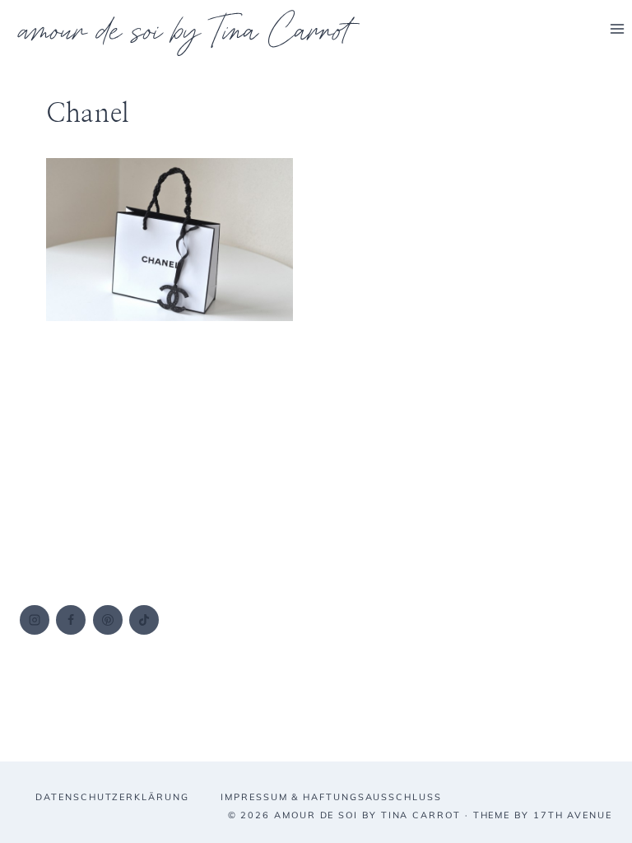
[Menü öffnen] (617, 28)
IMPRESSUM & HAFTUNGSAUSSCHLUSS (331, 797)
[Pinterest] (108, 620)
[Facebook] (71, 620)
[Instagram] (34, 620)
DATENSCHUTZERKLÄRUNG (111, 797)
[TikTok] (144, 620)
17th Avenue (572, 815)
